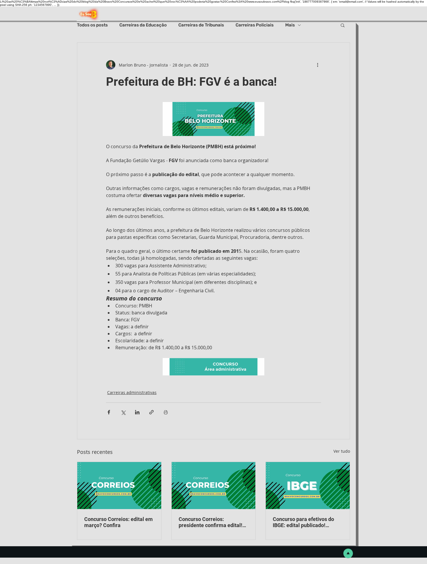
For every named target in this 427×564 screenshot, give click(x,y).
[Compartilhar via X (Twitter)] (123, 412)
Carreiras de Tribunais (201, 25)
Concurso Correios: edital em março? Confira (118, 522)
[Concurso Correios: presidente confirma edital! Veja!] (214, 485)
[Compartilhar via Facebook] (109, 412)
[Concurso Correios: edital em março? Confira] (119, 485)
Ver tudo (341, 451)
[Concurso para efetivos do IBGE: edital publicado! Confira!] (308, 485)
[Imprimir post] (165, 412)
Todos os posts (92, 25)
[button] (342, 25)
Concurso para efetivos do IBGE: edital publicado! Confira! (303, 522)
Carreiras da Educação (143, 25)
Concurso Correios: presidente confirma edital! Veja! (210, 522)
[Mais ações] (317, 64)
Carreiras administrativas (132, 392)
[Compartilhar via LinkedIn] (137, 412)
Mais (290, 25)
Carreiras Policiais (255, 25)
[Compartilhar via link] (151, 412)
